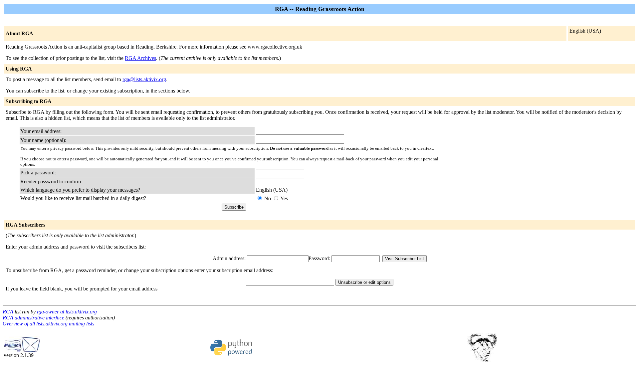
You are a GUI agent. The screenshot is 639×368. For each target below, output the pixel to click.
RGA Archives (140, 58)
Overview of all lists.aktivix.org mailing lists (48, 323)
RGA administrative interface (33, 317)
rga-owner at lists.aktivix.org (67, 311)
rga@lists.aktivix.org (144, 79)
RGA (8, 311)
